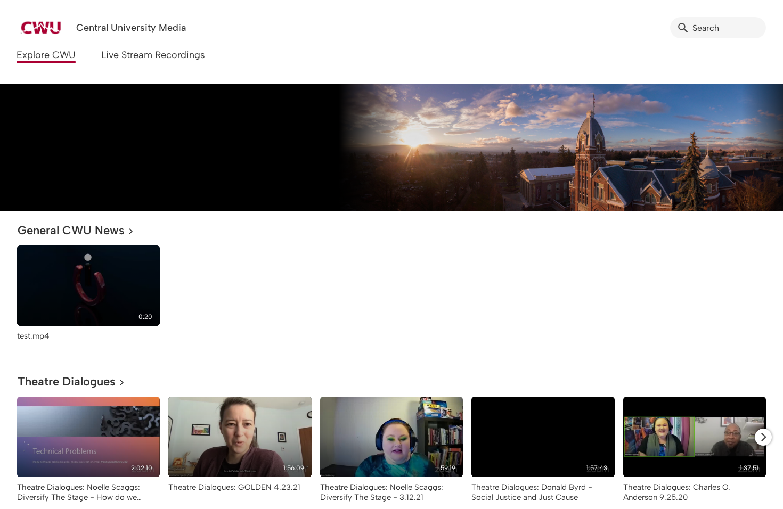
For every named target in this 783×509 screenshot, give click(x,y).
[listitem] (88, 298)
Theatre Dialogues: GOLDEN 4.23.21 (234, 487)
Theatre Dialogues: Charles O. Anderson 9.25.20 (676, 492)
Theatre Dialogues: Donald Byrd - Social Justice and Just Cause (531, 492)
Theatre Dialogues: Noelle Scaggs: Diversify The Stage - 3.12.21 (381, 492)
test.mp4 (33, 336)
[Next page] (763, 437)
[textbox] (24, 147)
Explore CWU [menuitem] (46, 55)
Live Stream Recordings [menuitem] (153, 55)
